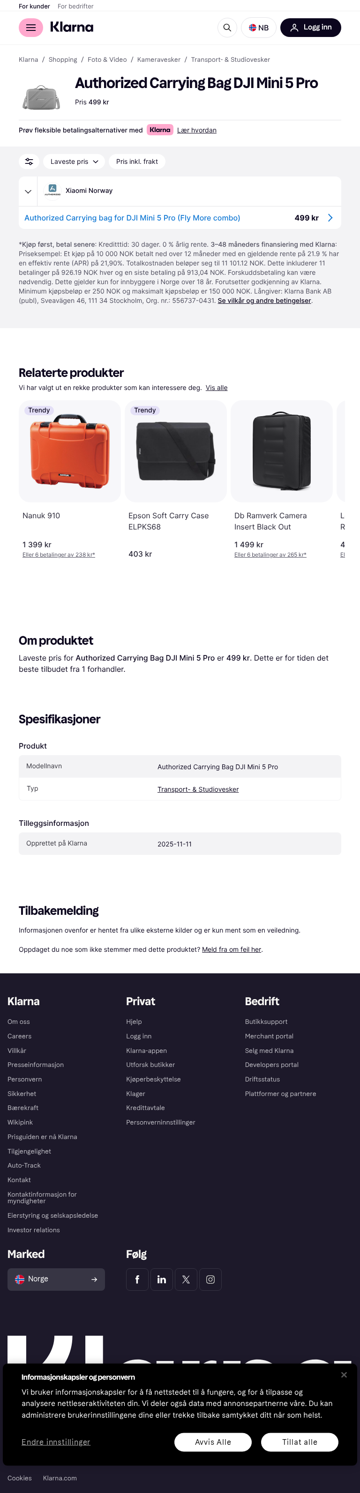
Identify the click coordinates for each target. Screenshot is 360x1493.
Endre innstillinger (56, 1442)
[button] (259, 27)
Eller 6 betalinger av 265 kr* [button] (270, 554)
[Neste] (328, 479)
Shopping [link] (63, 60)
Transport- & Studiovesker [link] (230, 60)
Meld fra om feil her (231, 949)
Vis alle (217, 388)
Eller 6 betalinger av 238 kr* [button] (58, 554)
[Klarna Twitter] (186, 1279)
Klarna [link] (28, 60)
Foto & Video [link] (107, 60)
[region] (180, 1414)
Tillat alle (300, 1441)
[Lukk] (344, 1374)
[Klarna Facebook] (137, 1279)
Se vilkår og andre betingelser (264, 301)
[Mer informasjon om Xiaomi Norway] (28, 191)
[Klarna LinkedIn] (161, 1279)
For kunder (34, 6)
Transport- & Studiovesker (198, 790)
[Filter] (29, 161)
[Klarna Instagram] (210, 1279)
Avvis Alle (213, 1441)
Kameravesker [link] (158, 60)
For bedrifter (76, 6)
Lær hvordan (197, 130)
